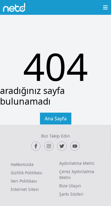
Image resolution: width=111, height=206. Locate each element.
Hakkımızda (22, 164)
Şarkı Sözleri (71, 194)
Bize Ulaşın (70, 186)
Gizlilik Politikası (26, 172)
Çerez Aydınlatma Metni (76, 174)
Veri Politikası (24, 181)
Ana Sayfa (56, 118)
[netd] (14, 7)
